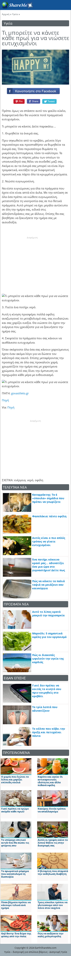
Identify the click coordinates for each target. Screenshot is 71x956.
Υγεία (15, 14)
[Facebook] (35, 90)
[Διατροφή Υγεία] (17, 8)
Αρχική (5, 14)
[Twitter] (49, 101)
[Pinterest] (18, 101)
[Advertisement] (32, 262)
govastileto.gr (20, 393)
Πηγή (5, 400)
